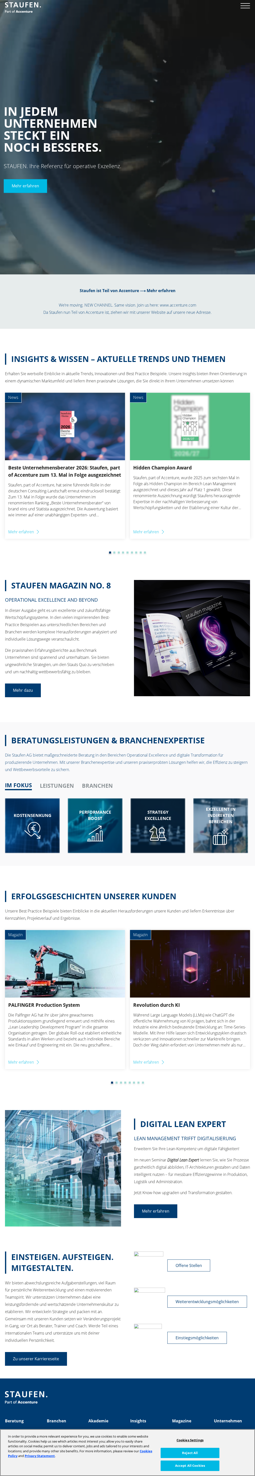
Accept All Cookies (190, 1465)
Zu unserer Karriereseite (36, 1359)
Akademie (98, 1421)
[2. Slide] (110, 553)
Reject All (190, 1453)
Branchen (56, 1421)
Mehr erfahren (25, 186)
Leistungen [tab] (57, 785)
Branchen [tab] (97, 785)
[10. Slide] (145, 553)
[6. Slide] (127, 553)
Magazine (181, 1421)
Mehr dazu (23, 690)
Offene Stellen (189, 1265)
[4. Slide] (119, 553)
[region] (127, 1452)
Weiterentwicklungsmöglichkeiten (207, 1301)
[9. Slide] (141, 553)
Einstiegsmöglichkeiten (197, 1338)
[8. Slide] (136, 553)
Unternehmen (228, 1421)
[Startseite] (23, 7)
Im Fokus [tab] (18, 785)
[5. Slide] (123, 553)
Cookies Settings (190, 1440)
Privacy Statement (40, 1456)
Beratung (14, 1421)
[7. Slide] (132, 553)
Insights (138, 1421)
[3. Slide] (114, 553)
